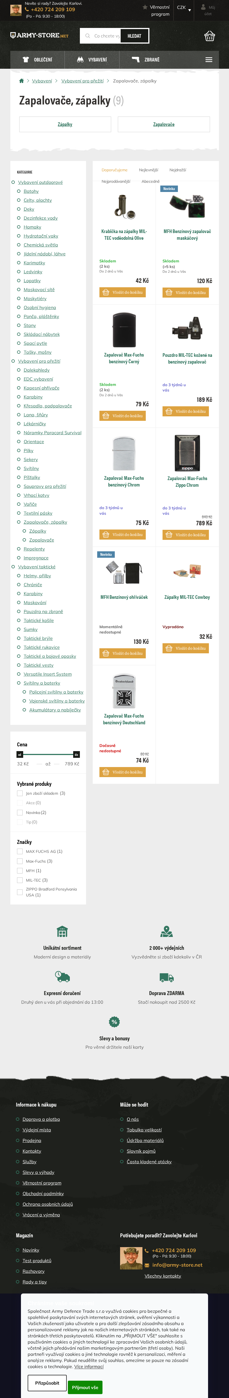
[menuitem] (37, 60)
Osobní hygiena (40, 307)
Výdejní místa (37, 1130)
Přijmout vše (85, 1387)
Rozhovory (34, 1271)
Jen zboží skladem (45, 793)
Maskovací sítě (39, 289)
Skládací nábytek (42, 334)
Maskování (35, 602)
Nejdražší (178, 169)
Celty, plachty (38, 200)
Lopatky (32, 280)
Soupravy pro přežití (45, 486)
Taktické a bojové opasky (50, 656)
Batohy (31, 191)
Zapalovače (41, 540)
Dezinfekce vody (41, 218)
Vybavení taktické (37, 566)
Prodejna (32, 1140)
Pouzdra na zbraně (43, 611)
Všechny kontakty (163, 1276)
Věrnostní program (160, 10)
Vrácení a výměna (41, 1214)
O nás (133, 1119)
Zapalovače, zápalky (45, 522)
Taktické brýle (38, 638)
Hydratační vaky (41, 236)
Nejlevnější (148, 169)
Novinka (35, 812)
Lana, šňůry (36, 414)
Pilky (29, 450)
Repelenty (34, 549)
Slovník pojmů (141, 1151)
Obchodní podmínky (43, 1193)
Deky (29, 209)
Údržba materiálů (145, 1140)
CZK (181, 7)
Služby (30, 1161)
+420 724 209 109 (174, 1250)
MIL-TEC (36, 880)
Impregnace (36, 558)
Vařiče (30, 504)
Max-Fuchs (38, 861)
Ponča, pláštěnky (41, 316)
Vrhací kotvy (36, 495)
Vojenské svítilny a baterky (57, 701)
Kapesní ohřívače (41, 388)
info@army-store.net (177, 1265)
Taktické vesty (39, 665)
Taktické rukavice (42, 647)
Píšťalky (32, 477)
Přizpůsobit (47, 1383)
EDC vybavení (38, 379)
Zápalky (37, 531)
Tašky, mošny (38, 352)
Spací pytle (35, 343)
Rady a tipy (35, 1282)
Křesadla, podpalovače (48, 406)
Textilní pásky (38, 513)
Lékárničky (35, 423)
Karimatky (34, 262)
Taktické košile (39, 620)
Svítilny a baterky (42, 683)
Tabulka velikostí (144, 1130)
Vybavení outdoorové (40, 182)
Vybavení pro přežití (39, 361)
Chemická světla (41, 245)
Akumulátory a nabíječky (55, 710)
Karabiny (33, 397)
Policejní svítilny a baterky (56, 692)
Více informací (89, 1366)
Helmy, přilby (37, 575)
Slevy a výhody (38, 1172)
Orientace (34, 441)
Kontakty (32, 1151)
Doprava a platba (41, 1119)
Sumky (31, 629)
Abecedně (151, 181)
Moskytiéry (35, 298)
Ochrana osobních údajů (48, 1204)
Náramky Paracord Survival (53, 432)
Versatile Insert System (48, 674)
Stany (30, 325)
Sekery (31, 459)
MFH (33, 870)
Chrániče (33, 584)
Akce (33, 802)
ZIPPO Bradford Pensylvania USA (51, 892)
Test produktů (37, 1260)
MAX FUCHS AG (43, 851)
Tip (31, 822)
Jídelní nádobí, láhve (45, 254)
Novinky (31, 1250)
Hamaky (32, 227)
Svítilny (31, 468)
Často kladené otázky (149, 1161)
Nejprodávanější (116, 181)
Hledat (134, 35)
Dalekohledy (37, 370)
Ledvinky (33, 271)
